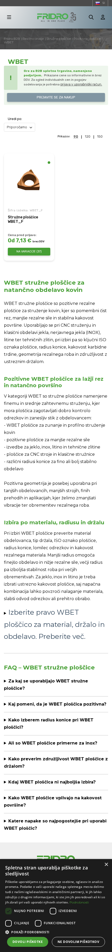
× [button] (106, 865)
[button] (56, 932)
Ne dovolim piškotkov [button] (78, 942)
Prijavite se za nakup (56, 97)
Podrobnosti (79, 902)
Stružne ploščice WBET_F (23, 219)
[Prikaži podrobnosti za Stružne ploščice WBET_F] (29, 180)
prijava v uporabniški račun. (81, 84)
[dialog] (56, 905)
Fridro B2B (12, 39)
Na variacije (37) (29, 251)
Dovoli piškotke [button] (28, 942)
